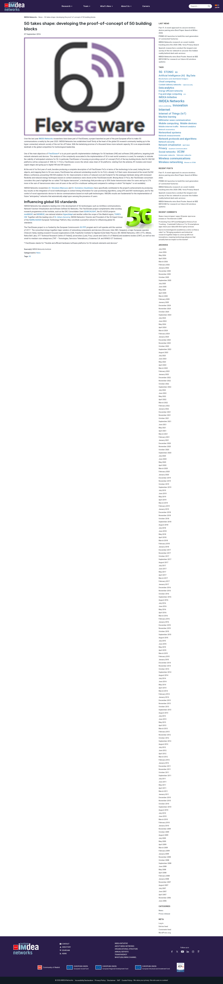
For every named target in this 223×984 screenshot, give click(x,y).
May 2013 (162, 722)
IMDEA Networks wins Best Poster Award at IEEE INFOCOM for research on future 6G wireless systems (178, 59)
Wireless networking (171, 162)
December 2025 (165, 271)
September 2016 (165, 597)
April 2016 (162, 613)
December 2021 (165, 412)
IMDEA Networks (46, 139)
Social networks (167, 152)
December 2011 (165, 766)
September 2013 (165, 710)
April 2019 (162, 500)
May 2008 (162, 869)
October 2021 (164, 418)
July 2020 (162, 456)
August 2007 (163, 885)
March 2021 (163, 434)
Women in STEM (190, 162)
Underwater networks (167, 155)
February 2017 (164, 581)
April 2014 (162, 688)
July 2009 (162, 838)
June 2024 (162, 321)
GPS (184, 94)
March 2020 (163, 468)
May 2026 (162, 255)
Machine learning (167, 117)
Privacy (163, 148)
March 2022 (163, 403)
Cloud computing (167, 81)
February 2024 (164, 334)
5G (30, 256)
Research (67, 6)
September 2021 (165, 421)
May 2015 (162, 647)
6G (176, 72)
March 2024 (163, 330)
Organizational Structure (126, 949)
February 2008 (164, 876)
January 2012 (164, 763)
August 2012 (163, 744)
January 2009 (164, 854)
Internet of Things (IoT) (172, 113)
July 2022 (162, 390)
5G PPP (83, 227)
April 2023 (162, 365)
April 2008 (162, 873)
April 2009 (162, 844)
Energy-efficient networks (171, 91)
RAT (118, 980)
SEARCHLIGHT (90, 211)
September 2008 (165, 863)
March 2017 (163, 578)
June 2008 (162, 866)
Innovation (180, 105)
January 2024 (164, 337)
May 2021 (162, 428)
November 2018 (165, 515)
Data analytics (166, 87)
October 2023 (164, 346)
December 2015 (165, 625)
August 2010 (163, 810)
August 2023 (163, 352)
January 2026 (164, 268)
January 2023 (164, 374)
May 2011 (162, 785)
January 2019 (164, 509)
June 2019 (162, 493)
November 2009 (165, 829)
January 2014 (164, 697)
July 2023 (162, 356)
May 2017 (162, 572)
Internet (164, 109)
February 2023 (164, 371)
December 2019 (165, 478)
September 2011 (165, 775)
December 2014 (165, 663)
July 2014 (162, 678)
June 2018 (162, 531)
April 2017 (162, 575)
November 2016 (165, 591)
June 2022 (162, 393)
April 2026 (162, 258)
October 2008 (164, 860)
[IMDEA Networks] (14, 6)
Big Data (191, 75)
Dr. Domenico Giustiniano (83, 188)
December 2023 (165, 340)
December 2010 (165, 797)
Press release (164, 914)
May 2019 (162, 497)
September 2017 (165, 559)
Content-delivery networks (170, 85)
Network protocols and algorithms (178, 138)
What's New (106, 6)
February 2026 (164, 265)
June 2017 (162, 569)
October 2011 (164, 772)
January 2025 (164, 302)
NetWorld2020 (35, 220)
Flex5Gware (53, 154)
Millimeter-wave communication (175, 120)
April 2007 (162, 895)
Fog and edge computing (170, 94)
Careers (146, 6)
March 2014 (163, 691)
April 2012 (162, 754)
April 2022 (162, 399)
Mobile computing (169, 123)
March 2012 (163, 757)
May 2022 (162, 396)
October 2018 (164, 519)
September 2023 (165, 349)
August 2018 (163, 525)
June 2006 (162, 901)
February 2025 (164, 299)
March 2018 (163, 540)
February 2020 (164, 472)
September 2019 (165, 487)
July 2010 (162, 813)
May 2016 (162, 609)
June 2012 (162, 750)
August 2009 (163, 835)
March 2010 (163, 819)
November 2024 (165, 309)
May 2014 (162, 685)
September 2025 (165, 280)
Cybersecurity (188, 85)
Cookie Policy (127, 980)
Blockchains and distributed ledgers (173, 79)
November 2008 (165, 857)
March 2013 (163, 728)
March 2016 (163, 616)
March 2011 (163, 791)
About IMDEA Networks (124, 946)
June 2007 (162, 891)
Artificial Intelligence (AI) (172, 75)
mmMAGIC (28, 214)
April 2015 (162, 650)
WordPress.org (165, 933)
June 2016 (162, 606)
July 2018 (162, 528)
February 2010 (164, 822)
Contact (65, 944)
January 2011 (164, 794)
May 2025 (162, 290)
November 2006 (165, 898)
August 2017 (163, 562)
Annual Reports (122, 952)
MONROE (41, 214)
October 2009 (164, 832)
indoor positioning (165, 106)
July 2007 (162, 888)
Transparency (121, 954)
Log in (161, 923)
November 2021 (165, 415)
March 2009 (163, 848)
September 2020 (165, 453)
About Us (126, 6)
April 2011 (162, 788)
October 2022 (164, 384)
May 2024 (162, 324)
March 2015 (163, 653)
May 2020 (162, 462)
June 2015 (162, 644)
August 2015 (163, 638)
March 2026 (163, 262)
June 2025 (162, 287)
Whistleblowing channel (125, 957)
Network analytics (188, 126)
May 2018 (162, 534)
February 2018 (164, 544)
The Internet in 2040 (174, 219)
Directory (66, 947)
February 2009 (164, 851)
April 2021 (162, 431)
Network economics (167, 129)
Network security (167, 142)
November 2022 (165, 381)
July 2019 (162, 490)
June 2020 (162, 459)
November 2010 (165, 801)
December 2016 (165, 587)
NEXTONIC (186, 145)
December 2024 (165, 305)
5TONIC (169, 72)
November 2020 (165, 446)
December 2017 (165, 550)
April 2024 (162, 327)
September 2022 (165, 387)
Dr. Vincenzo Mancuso (58, 188)
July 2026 (162, 249)
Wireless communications (174, 158)
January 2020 (164, 475)
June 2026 (162, 252)
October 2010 (164, 804)
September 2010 (165, 807)
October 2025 (164, 277)
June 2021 (162, 424)
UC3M (180, 151)
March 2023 (163, 368)
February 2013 (164, 732)
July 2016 (162, 603)
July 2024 (162, 318)
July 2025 (162, 283)
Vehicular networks (184, 155)
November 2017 (165, 553)
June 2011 (162, 782)
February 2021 (164, 437)
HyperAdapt (68, 214)
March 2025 (163, 296)
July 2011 (162, 779)
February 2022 (164, 406)
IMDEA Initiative (168, 97)
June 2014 (162, 681)
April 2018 (162, 537)
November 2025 (165, 274)
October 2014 (164, 669)
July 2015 (162, 641)
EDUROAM (66, 950)
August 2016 (163, 600)
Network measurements (169, 136)
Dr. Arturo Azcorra (62, 217)
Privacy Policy (100, 980)
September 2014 (165, 672)
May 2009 (162, 841)
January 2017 (164, 584)
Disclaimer (111, 980)
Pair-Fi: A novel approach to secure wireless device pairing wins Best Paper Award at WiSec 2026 (178, 30)
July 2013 (162, 716)
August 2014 (163, 675)
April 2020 (162, 465)
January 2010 (164, 826)
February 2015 (164, 656)
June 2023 (162, 359)
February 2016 (164, 619)
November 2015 (165, 628)
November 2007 (165, 882)
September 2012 (165, 741)
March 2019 (163, 503)
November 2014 (165, 666)
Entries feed (163, 926)
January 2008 (164, 879)
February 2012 (164, 760)
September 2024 (165, 315)
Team (86, 6)
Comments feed (165, 929)
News (41, 17)
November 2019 (165, 481)
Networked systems (170, 132)
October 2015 (164, 631)
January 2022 (164, 409)
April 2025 (162, 293)
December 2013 (165, 700)
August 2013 (163, 713)
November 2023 (165, 343)
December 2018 (165, 512)
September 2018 (165, 522)
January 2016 (164, 622)
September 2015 (165, 634)
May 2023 (162, 362)
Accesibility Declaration (84, 980)
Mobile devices (188, 123)
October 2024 (164, 312)
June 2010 (162, 816)
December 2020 (165, 443)
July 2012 (162, 747)
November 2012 (165, 735)
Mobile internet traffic (169, 126)
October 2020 (164, 450)
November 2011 (165, 769)
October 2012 (164, 738)
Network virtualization (170, 145)
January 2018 (164, 547)
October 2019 (164, 484)
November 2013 (165, 703)
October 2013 (164, 707)
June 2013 (162, 719)
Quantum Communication (178, 148)
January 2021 (164, 440)
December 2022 (165, 377)
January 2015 (164, 660)
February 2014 (164, 694)
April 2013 (162, 725)
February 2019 (164, 506)
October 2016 (164, 594)
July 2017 (162, 566)
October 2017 (164, 556)
